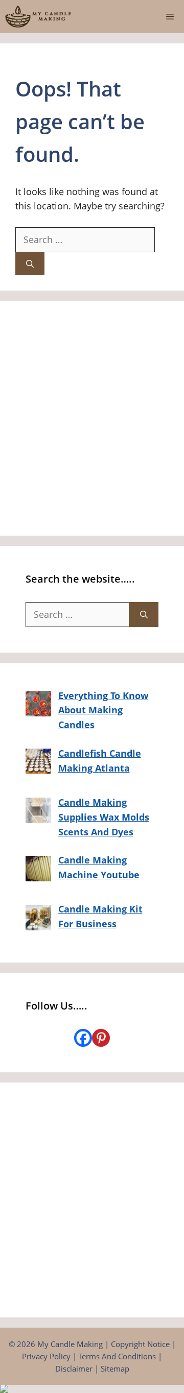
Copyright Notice (140, 1344)
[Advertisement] (92, 418)
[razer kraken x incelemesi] (92, 1389)
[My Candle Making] (38, 16)
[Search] (29, 263)
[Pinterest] (101, 1038)
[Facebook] (83, 1038)
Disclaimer (74, 1368)
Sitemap (115, 1368)
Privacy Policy (46, 1356)
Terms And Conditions (117, 1356)
